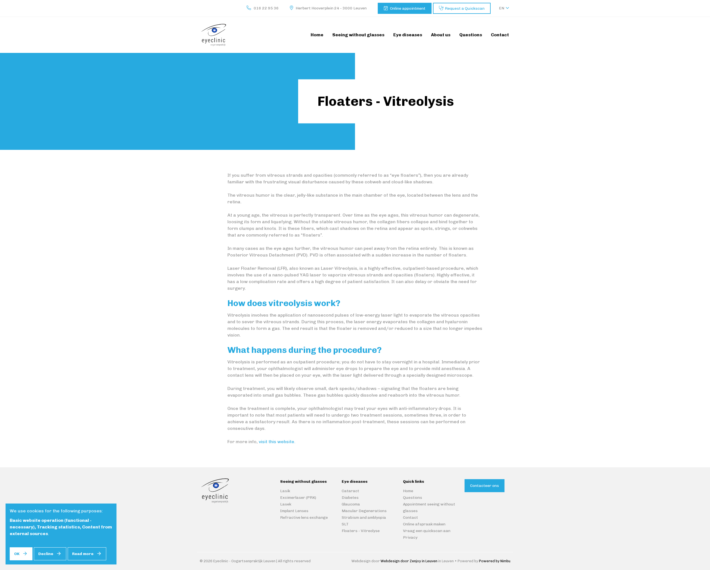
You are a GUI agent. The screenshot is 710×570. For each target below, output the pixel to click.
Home (408, 491)
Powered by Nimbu (494, 561)
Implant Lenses (294, 511)
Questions (412, 497)
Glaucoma (351, 504)
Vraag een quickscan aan (426, 530)
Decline (45, 553)
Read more (82, 553)
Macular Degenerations (364, 511)
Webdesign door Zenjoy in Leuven (409, 561)
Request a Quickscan (465, 8)
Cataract (350, 491)
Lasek (285, 504)
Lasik (285, 491)
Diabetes (350, 497)
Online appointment (407, 8)
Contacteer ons (484, 485)
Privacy (410, 537)
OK (16, 553)
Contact (410, 517)
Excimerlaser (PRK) (298, 497)
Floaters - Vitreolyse (361, 530)
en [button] (501, 8)
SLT (345, 524)
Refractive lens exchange (304, 517)
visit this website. (277, 441)
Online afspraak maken (424, 524)
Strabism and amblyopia (364, 517)
